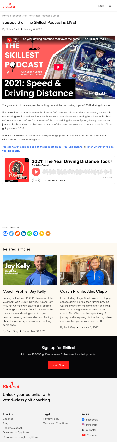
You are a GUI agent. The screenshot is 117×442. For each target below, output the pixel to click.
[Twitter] (11, 233)
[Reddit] (17, 233)
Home (5, 15)
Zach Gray (12, 331)
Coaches (8, 418)
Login (101, 5)
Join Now (58, 364)
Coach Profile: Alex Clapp (83, 291)
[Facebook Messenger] (35, 233)
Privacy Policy (51, 418)
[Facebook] (5, 233)
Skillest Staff (12, 29)
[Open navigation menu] (110, 6)
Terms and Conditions (55, 423)
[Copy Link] (41, 233)
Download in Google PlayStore (20, 436)
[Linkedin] (23, 233)
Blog (5, 423)
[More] (48, 233)
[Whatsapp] (29, 233)
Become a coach (13, 427)
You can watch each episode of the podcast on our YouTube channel (42, 146)
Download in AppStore (16, 432)
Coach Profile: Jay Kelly (24, 291)
